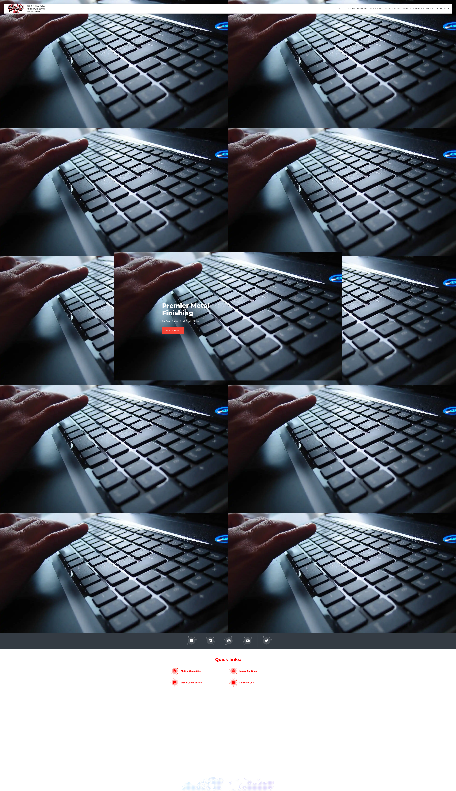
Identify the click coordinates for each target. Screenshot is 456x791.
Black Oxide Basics (191, 682)
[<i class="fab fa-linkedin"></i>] (440, 5)
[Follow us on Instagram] (229, 640)
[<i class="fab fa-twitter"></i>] (452, 5)
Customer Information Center (401, 5)
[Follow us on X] (266, 640)
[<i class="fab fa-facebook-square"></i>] (437, 5)
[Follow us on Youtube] (247, 640)
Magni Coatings (248, 671)
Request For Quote (425, 5)
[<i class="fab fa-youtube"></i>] (444, 5)
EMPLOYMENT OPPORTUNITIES (373, 5)
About (344, 5)
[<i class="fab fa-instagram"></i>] (448, 5)
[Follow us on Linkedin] (210, 640)
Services (353, 5)
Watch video (174, 330)
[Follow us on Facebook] (191, 640)
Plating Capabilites (191, 671)
